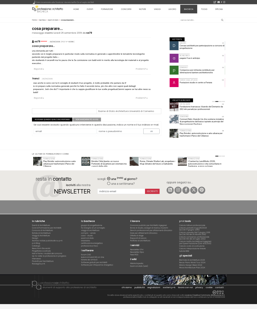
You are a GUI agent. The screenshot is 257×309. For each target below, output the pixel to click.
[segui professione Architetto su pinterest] (201, 190)
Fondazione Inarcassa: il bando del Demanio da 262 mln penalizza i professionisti (201, 107)
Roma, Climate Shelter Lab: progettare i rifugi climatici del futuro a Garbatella (157, 162)
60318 (70, 41)
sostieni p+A (169, 287)
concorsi (126, 9)
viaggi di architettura (90, 230)
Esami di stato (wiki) (139, 266)
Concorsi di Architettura (42, 230)
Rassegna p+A (38, 263)
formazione (107, 9)
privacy (199, 287)
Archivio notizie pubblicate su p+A (47, 240)
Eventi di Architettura (41, 225)
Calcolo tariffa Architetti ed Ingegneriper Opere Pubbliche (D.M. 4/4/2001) (195, 242)
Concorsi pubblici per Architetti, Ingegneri (148, 225)
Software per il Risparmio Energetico (97, 265)
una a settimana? (122, 183)
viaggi (157, 9)
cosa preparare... (43, 46)
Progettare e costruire (41, 251)
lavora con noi (185, 287)
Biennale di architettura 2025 (192, 260)
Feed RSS (134, 254)
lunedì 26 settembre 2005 (68, 32)
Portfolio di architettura (140, 240)
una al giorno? (124, 178)
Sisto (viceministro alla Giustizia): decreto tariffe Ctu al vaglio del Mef (65, 2)
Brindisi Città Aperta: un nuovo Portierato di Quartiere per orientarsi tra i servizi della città (109, 163)
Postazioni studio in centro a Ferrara (196, 82)
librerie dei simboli (89, 259)
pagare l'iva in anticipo (190, 58)
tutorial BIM (184, 251)
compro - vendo (88, 233)
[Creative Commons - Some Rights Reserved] (128, 292)
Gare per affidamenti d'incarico (144, 233)
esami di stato (87, 238)
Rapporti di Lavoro (138, 238)
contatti (219, 287)
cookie (209, 287)
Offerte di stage (137, 235)
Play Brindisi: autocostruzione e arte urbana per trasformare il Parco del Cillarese (201, 134)
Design (35, 238)
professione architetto (48, 9)
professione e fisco (89, 246)
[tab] (213, 101)
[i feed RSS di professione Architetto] (170, 190)
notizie (142, 9)
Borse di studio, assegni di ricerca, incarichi (149, 228)
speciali (219, 9)
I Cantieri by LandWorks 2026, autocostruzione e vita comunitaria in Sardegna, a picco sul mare (204, 163)
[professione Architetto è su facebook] (185, 190)
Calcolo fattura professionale (192, 225)
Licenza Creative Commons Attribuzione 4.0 (205, 295)
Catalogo (36, 246)
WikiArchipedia (136, 263)
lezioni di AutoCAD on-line (92, 257)
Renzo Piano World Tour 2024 (192, 262)
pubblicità (139, 287)
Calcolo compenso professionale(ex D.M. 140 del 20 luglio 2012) (194, 238)
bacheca (42, 11)
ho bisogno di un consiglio (93, 228)
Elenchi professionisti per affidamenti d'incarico (151, 230)
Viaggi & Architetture (41, 235)
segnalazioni (153, 287)
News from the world (41, 248)
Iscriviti (152, 191)
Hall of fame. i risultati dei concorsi (47, 253)
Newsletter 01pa (137, 252)
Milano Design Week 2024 (190, 265)
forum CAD (86, 254)
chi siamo (127, 287)
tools (204, 9)
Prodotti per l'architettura (43, 261)
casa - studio (87, 235)
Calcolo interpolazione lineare (192, 248)
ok (151, 131)
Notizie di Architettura (41, 233)
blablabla (85, 240)
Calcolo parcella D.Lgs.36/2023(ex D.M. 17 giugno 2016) (193, 229)
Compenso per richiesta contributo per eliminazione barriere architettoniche (197, 71)
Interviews (36, 258)
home (76, 9)
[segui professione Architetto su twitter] (193, 190)
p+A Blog (36, 243)
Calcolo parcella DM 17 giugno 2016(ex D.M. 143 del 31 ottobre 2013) (194, 233)
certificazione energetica (92, 243)
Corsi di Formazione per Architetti (46, 228)
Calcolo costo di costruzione (191, 246)
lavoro (172, 9)
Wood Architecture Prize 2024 (192, 267)
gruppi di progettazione (91, 225)
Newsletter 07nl (136, 249)
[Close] (2, 308)
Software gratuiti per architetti (94, 262)
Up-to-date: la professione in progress (49, 256)
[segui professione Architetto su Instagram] (178, 190)
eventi (90, 9)
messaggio (38, 32)
